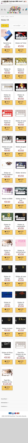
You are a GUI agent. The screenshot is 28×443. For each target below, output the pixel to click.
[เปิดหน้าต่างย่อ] (7, 41)
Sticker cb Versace (7, 277)
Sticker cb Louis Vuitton (21, 277)
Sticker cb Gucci (7, 328)
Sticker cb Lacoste (7, 303)
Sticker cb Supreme (7, 122)
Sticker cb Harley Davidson (7, 173)
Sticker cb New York (21, 199)
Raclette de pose (7, 44)
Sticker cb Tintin (20, 43)
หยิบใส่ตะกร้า (8, 50)
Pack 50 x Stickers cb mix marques (21, 354)
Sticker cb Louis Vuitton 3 (21, 122)
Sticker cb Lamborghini (21, 225)
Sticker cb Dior (21, 328)
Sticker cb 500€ (7, 199)
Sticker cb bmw (21, 173)
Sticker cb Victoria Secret (21, 251)
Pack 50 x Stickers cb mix (7, 381)
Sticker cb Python (7, 70)
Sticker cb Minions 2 (21, 70)
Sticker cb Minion (21, 96)
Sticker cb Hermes (21, 303)
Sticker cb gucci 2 (21, 148)
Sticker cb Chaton (7, 251)
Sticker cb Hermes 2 (7, 96)
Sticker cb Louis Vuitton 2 (7, 148)
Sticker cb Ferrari (7, 225)
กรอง (5, 25)
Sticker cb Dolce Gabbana (7, 353)
